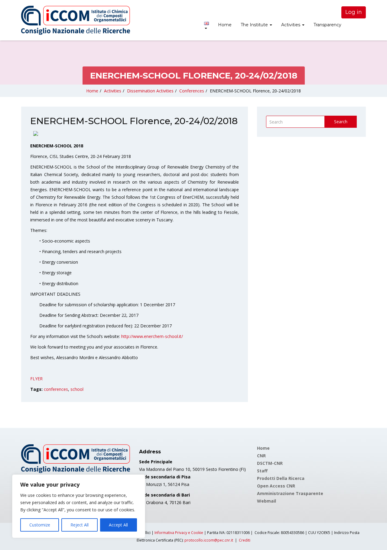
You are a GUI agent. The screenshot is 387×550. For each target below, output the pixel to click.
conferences (56, 389)
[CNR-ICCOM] (76, 20)
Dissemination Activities (150, 91)
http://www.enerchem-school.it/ (152, 336)
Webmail (266, 501)
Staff (262, 471)
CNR (261, 455)
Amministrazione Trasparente (290, 493)
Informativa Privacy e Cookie (178, 532)
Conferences (191, 91)
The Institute (255, 24)
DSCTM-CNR (270, 463)
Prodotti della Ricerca (280, 478)
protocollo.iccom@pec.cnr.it (208, 540)
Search (340, 121)
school (76, 389)
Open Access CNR (276, 486)
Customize (39, 525)
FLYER (36, 378)
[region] (78, 506)
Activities (291, 24)
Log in (353, 12)
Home (225, 24)
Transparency (327, 24)
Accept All (118, 525)
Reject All (79, 525)
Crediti (244, 540)
